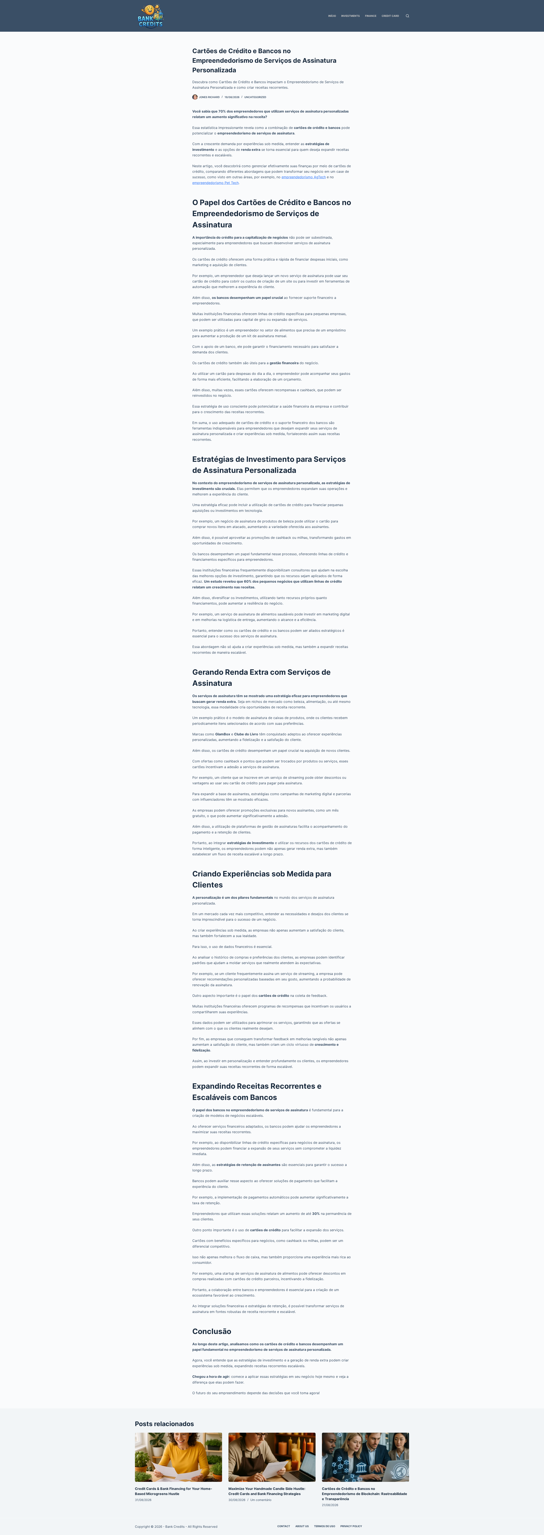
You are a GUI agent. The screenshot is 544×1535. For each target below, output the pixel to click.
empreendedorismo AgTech (304, 177)
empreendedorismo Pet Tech (215, 183)
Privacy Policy (351, 1526)
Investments (350, 15)
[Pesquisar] (407, 15)
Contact (283, 1526)
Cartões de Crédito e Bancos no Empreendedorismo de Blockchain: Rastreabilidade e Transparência (364, 1493)
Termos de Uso (324, 1526)
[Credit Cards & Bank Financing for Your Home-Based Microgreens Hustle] (178, 1457)
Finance (370, 15)
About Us (302, 1526)
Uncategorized (255, 97)
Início (332, 15)
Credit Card (390, 15)
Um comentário (260, 1500)
